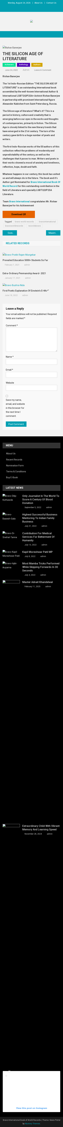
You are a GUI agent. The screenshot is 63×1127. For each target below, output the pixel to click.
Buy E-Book (12, 477)
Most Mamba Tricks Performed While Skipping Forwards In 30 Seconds (40, 567)
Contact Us (51, 3)
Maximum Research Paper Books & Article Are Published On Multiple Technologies (55, 233)
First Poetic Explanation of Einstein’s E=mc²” (26, 290)
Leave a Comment (42, 70)
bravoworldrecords (14, 226)
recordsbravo (34, 226)
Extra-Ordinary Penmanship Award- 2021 (24, 273)
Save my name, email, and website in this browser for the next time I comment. (15, 408)
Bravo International (19, 201)
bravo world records (24, 221)
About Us (38, 3)
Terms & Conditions (16, 471)
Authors (37, 65)
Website (10, 382)
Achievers (9, 65)
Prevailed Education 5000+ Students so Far (25, 260)
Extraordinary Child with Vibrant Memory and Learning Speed (41, 827)
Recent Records (14, 459)
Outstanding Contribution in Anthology (12, 233)
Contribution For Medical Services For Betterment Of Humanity (38, 537)
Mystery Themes (32, 1124)
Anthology (23, 65)
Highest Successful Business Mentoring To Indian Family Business (39, 518)
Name (10, 357)
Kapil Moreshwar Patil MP (37, 551)
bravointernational (47, 221)
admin (26, 70)
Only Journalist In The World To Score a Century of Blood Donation (40, 499)
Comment (12, 325)
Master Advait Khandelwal (37, 582)
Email (9, 370)
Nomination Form (15, 465)
